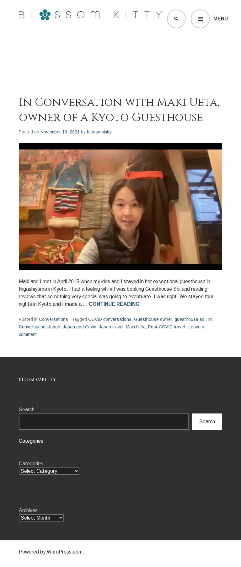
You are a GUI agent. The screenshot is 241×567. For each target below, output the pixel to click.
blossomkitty (99, 131)
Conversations (53, 319)
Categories (31, 463)
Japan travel (111, 326)
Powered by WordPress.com (51, 551)
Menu (220, 18)
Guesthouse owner (153, 319)
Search (27, 409)
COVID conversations (109, 319)
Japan (54, 326)
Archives (28, 510)
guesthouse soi (190, 319)
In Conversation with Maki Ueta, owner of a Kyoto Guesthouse (119, 110)
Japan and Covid (79, 326)
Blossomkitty (37, 379)
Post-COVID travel (166, 326)
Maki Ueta (136, 326)
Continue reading (114, 304)
